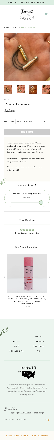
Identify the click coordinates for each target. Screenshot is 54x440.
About (16, 341)
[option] (27, 282)
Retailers (39, 341)
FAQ (39, 351)
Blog (16, 346)
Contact (38, 337)
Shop (15, 27)
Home (6, 27)
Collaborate (16, 351)
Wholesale (39, 346)
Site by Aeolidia (40, 436)
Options (9, 122)
